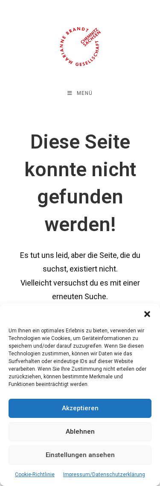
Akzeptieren (80, 408)
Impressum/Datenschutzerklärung (104, 474)
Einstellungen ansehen (80, 455)
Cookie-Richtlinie (35, 474)
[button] (147, 314)
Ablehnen (80, 431)
